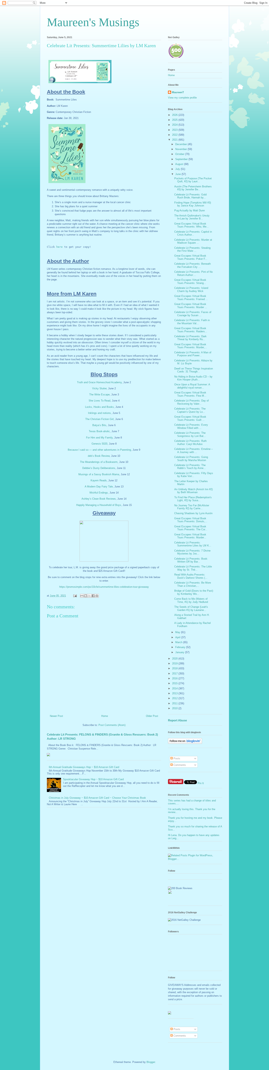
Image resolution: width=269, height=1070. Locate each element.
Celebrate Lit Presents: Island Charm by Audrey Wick (191, 289)
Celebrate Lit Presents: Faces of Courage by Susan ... (192, 314)
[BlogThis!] (86, 596)
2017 (175, 673)
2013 (175, 693)
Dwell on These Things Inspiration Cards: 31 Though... (193, 370)
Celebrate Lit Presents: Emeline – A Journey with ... (193, 451)
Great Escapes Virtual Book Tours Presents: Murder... (190, 536)
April (178, 637)
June (178, 174)
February (180, 647)
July (178, 169)
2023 (175, 129)
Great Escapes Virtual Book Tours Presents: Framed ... (191, 298)
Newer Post (56, 716)
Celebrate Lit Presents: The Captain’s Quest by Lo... (190, 410)
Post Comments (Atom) (111, 725)
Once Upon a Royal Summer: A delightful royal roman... (192, 386)
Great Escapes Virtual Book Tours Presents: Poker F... (190, 257)
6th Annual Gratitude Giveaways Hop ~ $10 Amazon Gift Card (84, 767)
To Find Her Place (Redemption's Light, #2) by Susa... (193, 499)
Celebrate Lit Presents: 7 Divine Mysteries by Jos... (192, 552)
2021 (175, 139)
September (181, 159)
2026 (175, 114)
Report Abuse (177, 720)
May (178, 632)
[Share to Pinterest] (97, 596)
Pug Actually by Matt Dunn (189, 210)
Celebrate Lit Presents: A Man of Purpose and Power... (192, 354)
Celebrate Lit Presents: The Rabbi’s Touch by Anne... (190, 467)
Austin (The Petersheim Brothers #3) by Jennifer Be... (193, 188)
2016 (175, 678)
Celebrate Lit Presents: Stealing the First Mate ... (192, 249)
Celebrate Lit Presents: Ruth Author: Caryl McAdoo (190, 442)
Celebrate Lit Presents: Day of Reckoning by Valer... (191, 402)
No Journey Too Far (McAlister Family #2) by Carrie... (191, 507)
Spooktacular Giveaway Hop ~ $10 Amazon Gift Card (93, 779)
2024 (175, 124)
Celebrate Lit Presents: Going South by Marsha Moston (191, 459)
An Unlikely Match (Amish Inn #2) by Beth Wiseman (193, 491)
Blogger (151, 1062)
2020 (175, 658)
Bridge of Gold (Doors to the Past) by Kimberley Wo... (193, 592)
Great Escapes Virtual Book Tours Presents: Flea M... (190, 394)
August (179, 164)
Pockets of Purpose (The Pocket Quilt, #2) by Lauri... (193, 180)
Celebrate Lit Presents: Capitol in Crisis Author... (193, 233)
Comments (179, 764)
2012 (175, 698)
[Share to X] (89, 596)
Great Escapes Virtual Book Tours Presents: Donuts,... (190, 520)
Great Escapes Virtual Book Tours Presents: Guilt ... (190, 418)
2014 (175, 688)
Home (104, 716)
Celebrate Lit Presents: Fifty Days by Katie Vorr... (193, 475)
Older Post (152, 716)
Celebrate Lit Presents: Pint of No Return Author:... (193, 273)
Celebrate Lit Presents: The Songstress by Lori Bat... (190, 434)
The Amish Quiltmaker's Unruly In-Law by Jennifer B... (192, 217)
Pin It (201, 783)
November (181, 149)
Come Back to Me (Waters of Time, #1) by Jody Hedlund (191, 600)
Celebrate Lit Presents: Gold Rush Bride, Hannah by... (190, 196)
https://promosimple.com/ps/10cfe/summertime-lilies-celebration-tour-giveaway (104, 586)
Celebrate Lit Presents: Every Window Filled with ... (191, 426)
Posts (176, 758)
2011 (175, 703)
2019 (175, 663)
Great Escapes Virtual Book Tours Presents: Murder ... (190, 306)
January (180, 652)
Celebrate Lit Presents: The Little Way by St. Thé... (193, 568)
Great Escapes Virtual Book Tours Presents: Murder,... (190, 346)
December (181, 144)
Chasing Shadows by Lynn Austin (193, 513)
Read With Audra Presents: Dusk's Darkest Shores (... (190, 576)
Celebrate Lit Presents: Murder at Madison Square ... (193, 241)
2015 (175, 683)
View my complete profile (182, 97)
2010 (175, 708)
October (180, 154)
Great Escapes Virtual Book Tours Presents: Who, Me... (191, 225)
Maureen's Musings (93, 22)
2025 (175, 119)
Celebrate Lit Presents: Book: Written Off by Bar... (191, 560)
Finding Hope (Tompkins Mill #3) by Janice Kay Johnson (192, 204)
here (59, 246)
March (179, 642)
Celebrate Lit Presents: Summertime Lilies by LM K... (192, 544)
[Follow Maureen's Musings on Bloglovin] (185, 742)
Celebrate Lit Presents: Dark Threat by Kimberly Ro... (190, 338)
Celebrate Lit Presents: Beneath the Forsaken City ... (192, 265)
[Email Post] (75, 595)
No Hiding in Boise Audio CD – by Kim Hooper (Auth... (193, 378)
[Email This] (82, 596)
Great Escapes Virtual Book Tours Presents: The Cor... (190, 528)
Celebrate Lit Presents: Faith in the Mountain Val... (192, 322)
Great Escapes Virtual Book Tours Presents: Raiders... (190, 330)
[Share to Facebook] (93, 596)
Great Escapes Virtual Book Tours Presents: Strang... (190, 281)
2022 (175, 134)
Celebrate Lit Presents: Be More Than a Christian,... (192, 584)
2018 (175, 668)
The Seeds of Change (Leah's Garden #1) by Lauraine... (191, 608)
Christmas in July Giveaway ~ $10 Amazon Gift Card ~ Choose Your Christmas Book (97, 797)
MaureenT (178, 92)
